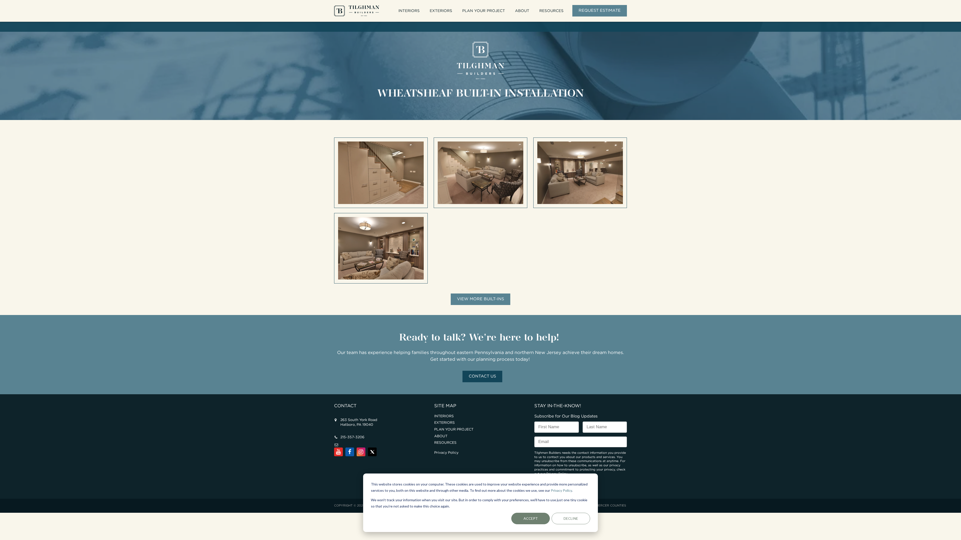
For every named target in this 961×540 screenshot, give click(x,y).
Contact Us (482, 376)
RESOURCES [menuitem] (551, 10)
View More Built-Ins (480, 299)
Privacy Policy (561, 490)
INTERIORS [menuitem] (409, 10)
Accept (531, 518)
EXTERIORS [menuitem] (441, 10)
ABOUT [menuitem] (522, 10)
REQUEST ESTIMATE (600, 10)
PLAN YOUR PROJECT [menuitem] (483, 10)
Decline (571, 518)
